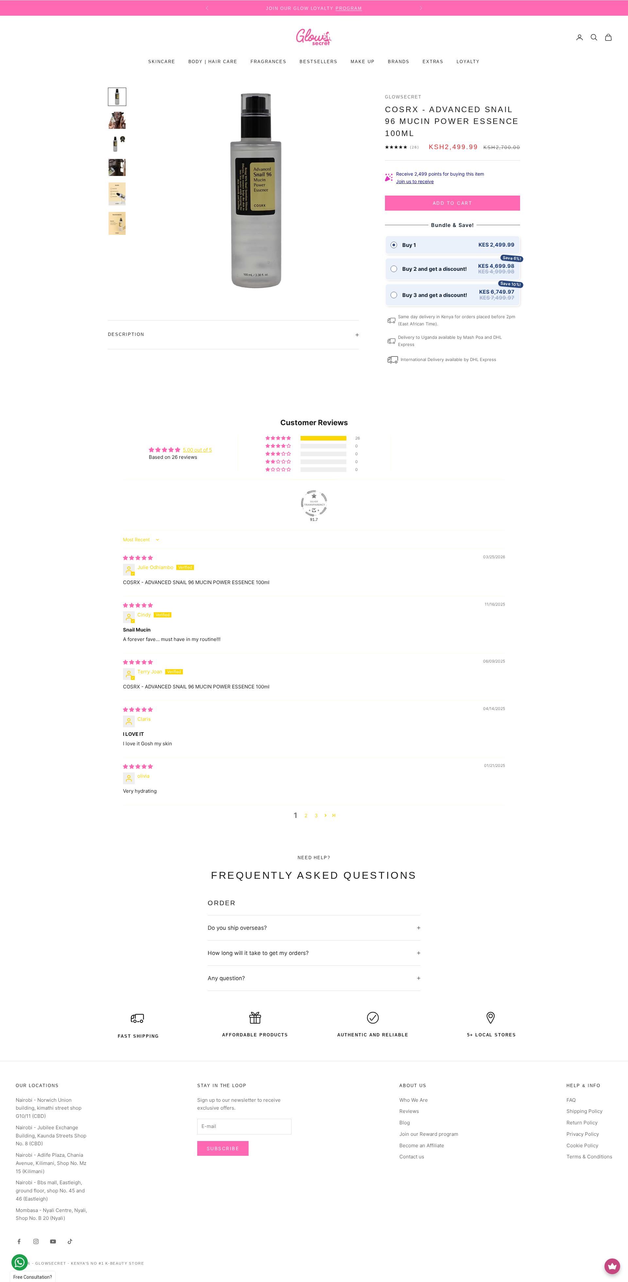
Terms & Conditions (589, 1156)
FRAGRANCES (269, 62)
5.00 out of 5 (197, 450)
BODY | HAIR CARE (213, 62)
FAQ (571, 1100)
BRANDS (399, 62)
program (349, 8)
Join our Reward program (428, 1134)
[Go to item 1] (117, 97)
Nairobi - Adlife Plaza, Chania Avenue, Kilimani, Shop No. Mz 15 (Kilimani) (51, 1163)
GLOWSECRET (403, 97)
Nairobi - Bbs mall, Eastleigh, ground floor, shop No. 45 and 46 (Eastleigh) (50, 1190)
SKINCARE (161, 62)
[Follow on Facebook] (19, 1241)
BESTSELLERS (319, 62)
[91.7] (314, 503)
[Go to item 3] (117, 144)
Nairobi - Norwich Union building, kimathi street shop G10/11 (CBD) (48, 1108)
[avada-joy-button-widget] (612, 1266)
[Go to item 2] (117, 120)
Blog (404, 1122)
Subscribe (223, 1148)
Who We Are (413, 1100)
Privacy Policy (583, 1134)
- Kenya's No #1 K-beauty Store (106, 1263)
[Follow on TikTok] (70, 1241)
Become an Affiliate (421, 1145)
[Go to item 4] (117, 167)
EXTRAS (433, 62)
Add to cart (453, 203)
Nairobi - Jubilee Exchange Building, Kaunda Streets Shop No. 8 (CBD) (51, 1135)
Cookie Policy (582, 1145)
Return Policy (582, 1122)
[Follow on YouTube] (53, 1241)
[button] (279, 438)
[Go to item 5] (117, 194)
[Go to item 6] (117, 223)
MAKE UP (363, 62)
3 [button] (316, 815)
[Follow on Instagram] (36, 1241)
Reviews (409, 1111)
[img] (138, 558)
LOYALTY (468, 62)
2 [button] (306, 815)
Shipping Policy (584, 1111)
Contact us (411, 1156)
